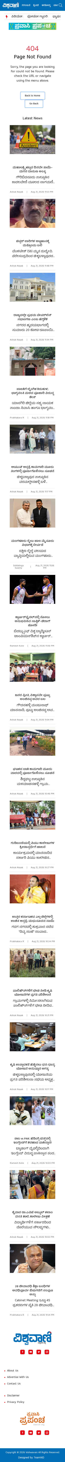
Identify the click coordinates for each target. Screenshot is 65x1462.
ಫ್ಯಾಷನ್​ (57, 16)
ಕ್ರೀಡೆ (29, 5)
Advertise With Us (18, 1377)
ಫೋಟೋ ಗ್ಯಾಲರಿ (37, 16)
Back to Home (32, 96)
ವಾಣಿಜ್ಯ (50, 5)
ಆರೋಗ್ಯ (39, 5)
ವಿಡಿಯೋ (16, 16)
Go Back (33, 104)
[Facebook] (22, 1352)
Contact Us (14, 1383)
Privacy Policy (15, 1402)
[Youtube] (31, 1352)
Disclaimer (13, 1395)
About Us (12, 1370)
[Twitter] (39, 1352)
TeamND (39, 1457)
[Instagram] (47, 1352)
